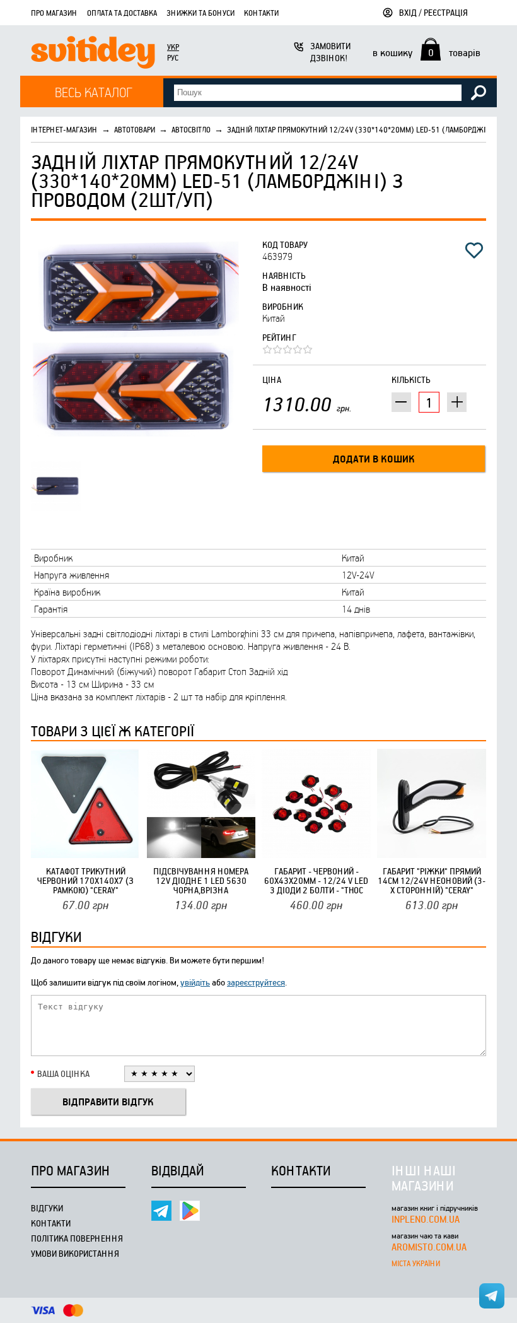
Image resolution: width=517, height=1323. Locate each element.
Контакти (261, 13)
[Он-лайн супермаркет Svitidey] (93, 54)
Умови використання (75, 1253)
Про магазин (54, 13)
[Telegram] (161, 1211)
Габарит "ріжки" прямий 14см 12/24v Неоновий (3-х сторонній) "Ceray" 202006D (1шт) (431, 880)
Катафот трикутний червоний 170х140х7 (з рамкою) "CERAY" (85, 880)
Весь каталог (93, 91)
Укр (173, 47)
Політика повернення (77, 1238)
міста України (416, 1263)
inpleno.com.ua (426, 1219)
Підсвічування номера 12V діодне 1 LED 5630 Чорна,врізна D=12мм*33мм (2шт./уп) (201, 880)
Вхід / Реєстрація (433, 12)
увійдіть (195, 982)
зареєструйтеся (256, 982)
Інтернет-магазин (64, 129)
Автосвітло (191, 129)
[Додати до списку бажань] (474, 250)
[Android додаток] (190, 1211)
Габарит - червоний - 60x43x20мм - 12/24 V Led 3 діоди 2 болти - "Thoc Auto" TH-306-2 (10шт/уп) (316, 880)
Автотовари (134, 129)
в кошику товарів (426, 52)
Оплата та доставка (122, 13)
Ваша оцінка (63, 1073)
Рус (172, 57)
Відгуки (47, 1208)
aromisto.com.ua (429, 1246)
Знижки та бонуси (200, 13)
